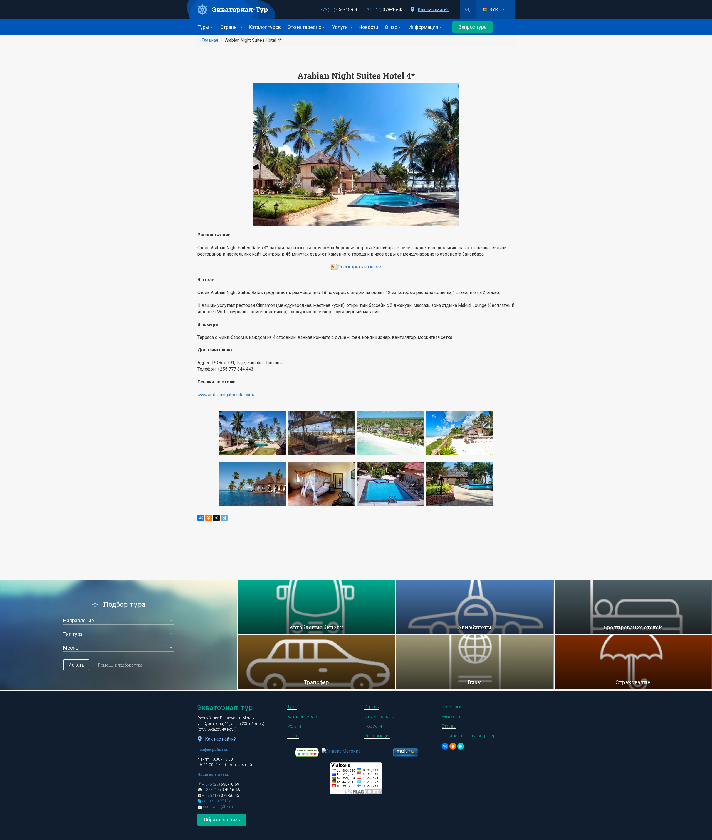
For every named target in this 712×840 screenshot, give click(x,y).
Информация (423, 27)
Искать (76, 665)
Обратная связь (222, 819)
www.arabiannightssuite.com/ (226, 394)
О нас (392, 27)
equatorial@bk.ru (218, 806)
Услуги (340, 27)
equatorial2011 (216, 801)
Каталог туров (265, 27)
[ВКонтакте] (200, 518)
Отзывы (449, 726)
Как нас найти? (433, 9)
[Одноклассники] (208, 518)
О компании (453, 706)
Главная (210, 40)
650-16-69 (337, 9)
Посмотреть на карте (359, 267)
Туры (204, 27)
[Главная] (231, 10)
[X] (216, 518)
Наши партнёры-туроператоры (470, 736)
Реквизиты (451, 716)
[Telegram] (224, 518)
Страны (229, 27)
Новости (368, 27)
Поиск (468, 9)
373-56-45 (220, 795)
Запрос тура (472, 27)
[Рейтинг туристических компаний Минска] (307, 752)
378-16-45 (384, 9)
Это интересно (305, 27)
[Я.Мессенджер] (460, 746)
